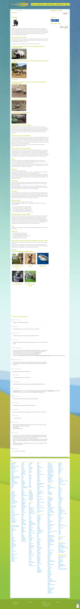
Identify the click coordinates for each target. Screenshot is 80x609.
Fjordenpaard (13, 551)
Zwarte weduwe (24, 541)
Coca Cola (30, 468)
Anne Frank (50, 464)
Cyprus (38, 526)
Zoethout (30, 486)
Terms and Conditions (46, 603)
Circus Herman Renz (51, 507)
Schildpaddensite (61, 564)
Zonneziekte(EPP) (40, 511)
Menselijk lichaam (40, 493)
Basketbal (60, 492)
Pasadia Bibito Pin (51, 564)
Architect (12, 494)
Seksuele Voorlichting (40, 502)
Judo (59, 505)
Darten (59, 495)
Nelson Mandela (50, 476)
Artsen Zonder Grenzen (62, 556)
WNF (59, 567)
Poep (30, 542)
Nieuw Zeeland (39, 547)
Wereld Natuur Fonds (61, 551)
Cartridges (49, 506)
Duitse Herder (13, 544)
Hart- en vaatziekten (40, 486)
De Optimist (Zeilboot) (51, 561)
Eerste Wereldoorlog (32, 513)
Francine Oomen (50, 467)
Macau (38, 541)
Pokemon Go (50, 567)
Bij (11, 533)
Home (33, 4)
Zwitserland (39, 570)
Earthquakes (60, 537)
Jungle (12, 474)
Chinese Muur (13, 468)
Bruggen (49, 505)
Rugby (59, 516)
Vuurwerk (30, 499)
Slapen (38, 504)
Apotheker (13, 493)
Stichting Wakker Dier (62, 565)
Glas (29, 518)
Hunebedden (31, 522)
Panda (22, 501)
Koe (22, 478)
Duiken (59, 496)
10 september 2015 (18, 347)
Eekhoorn (13, 546)
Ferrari (30, 514)
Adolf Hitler (49, 463)
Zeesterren (23, 540)
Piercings (49, 566)
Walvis (22, 526)
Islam (48, 534)
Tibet (38, 564)
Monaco (38, 543)
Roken (38, 501)
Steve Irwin (49, 479)
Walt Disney (50, 482)
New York (38, 546)
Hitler (59, 477)
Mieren (22, 491)
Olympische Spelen (61, 511)
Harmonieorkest (61, 468)
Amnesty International (62, 543)
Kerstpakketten (50, 538)
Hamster (22, 463)
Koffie (30, 476)
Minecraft (49, 555)
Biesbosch (13, 467)
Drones (49, 517)
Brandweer (13, 496)
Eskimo (12, 469)
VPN (48, 585)
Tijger (22, 513)
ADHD (38, 463)
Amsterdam (39, 516)
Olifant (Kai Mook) (24, 495)
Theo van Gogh (31, 553)
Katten (22, 476)
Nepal (38, 545)
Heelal (12, 473)
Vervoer (49, 582)
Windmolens (50, 493)
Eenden (12, 547)
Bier (29, 465)
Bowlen (59, 493)
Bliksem (49, 485)
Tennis (59, 526)
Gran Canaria (39, 531)
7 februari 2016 (17, 396)
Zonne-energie (50, 494)
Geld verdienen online (51, 524)
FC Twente (60, 499)
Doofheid (38, 476)
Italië (38, 534)
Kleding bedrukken (51, 544)
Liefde (49, 551)
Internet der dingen (32, 524)
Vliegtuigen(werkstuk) (51, 584)
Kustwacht (60, 562)
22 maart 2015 (16, 333)
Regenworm (23, 507)
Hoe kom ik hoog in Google (52, 531)
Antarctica (39, 517)
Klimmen (59, 506)
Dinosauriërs (13, 541)
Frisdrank (30, 472)
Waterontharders (50, 589)
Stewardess (13, 515)
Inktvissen (23, 469)
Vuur (29, 560)
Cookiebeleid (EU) (46, 605)
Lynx (22, 488)
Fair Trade (60, 544)
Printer (49, 563)
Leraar (12, 511)
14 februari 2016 (16, 409)
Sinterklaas (31, 496)
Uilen (22, 516)
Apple (30, 503)
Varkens (22, 532)
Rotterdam (39, 559)
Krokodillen (23, 482)
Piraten (30, 541)
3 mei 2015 (16, 339)
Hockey (59, 504)
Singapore (38, 560)
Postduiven (23, 505)
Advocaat (13, 492)
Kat (22, 475)
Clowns (12, 497)
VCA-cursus (50, 579)
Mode (30, 532)
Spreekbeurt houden (50, 4)
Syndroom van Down (40, 507)
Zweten (38, 512)
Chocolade (30, 467)
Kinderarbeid (31, 527)
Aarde (12, 465)
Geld (29, 516)
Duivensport (60, 497)
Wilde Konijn (23, 531)
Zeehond (22, 535)
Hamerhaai (13, 561)
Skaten (59, 522)
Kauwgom (30, 475)
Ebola (38, 478)
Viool (59, 474)
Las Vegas (39, 540)
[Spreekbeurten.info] (17, 4)
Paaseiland (39, 554)
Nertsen (22, 492)
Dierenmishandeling (51, 512)
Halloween (30, 492)
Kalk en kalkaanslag (51, 536)
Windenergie (50, 492)
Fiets (30, 515)
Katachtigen (23, 474)
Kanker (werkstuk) (40, 491)
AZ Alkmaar (60, 489)
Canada (38, 523)
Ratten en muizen (24, 506)
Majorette (59, 507)
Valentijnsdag (31, 498)
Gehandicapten (39, 484)
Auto (29, 504)
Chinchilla (13, 537)
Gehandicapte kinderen (41, 483)
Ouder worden (39, 496)
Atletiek (59, 487)
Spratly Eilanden (14, 482)
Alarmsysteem (50, 497)
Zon (12, 488)
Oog (37, 495)
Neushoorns (23, 493)
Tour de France (60, 527)
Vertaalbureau (13, 522)
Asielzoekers (60, 557)
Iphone (49, 526)
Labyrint (49, 546)
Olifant (22, 494)
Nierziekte (38, 494)
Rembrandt (49, 477)
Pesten (49, 565)
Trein (30, 556)
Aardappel (30, 463)
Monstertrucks (50, 560)
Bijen (12, 534)
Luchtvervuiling (50, 553)
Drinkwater (49, 515)
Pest (38, 497)
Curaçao (38, 525)
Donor (38, 475)
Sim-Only (49, 572)
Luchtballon (49, 552)
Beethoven (60, 463)
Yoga (59, 533)
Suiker (30, 483)
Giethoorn (30, 517)
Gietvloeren (49, 528)
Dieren (16, 10)
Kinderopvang (13, 506)
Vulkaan (12, 484)
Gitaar (59, 467)
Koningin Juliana (50, 469)
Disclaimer (16, 603)
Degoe (12, 538)
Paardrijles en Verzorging (62, 513)
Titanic (30, 554)
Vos (22, 525)
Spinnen (22, 511)
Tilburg (38, 565)
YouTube (30, 564)
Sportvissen (60, 524)
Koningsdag (31, 495)
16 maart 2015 (15, 326)
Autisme (38, 469)
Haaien (12, 560)
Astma (38, 468)
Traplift (49, 576)
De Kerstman (31, 494)
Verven (49, 586)
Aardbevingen (13, 463)
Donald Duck (50, 466)
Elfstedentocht (60, 498)
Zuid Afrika (39, 569)
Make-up (49, 554)
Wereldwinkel (50, 590)
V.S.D (38, 508)
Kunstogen (39, 492)
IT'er (12, 504)
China (38, 524)
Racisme (49, 570)
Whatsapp (49, 591)
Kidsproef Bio (60, 561)
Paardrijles (60, 512)
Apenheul (12, 528)
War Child (60, 566)
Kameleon (23, 472)
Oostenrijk (39, 552)
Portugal (38, 556)
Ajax (59, 486)
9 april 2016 (17, 374)
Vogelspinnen (23, 524)
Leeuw (22, 485)
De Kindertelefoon (61, 545)
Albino (38, 465)
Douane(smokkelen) (14, 502)
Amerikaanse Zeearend (15, 526)
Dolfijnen (12, 543)
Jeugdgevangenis (51, 535)
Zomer (49, 593)
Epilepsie (38, 479)
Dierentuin (30, 508)
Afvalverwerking (50, 498)
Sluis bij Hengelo (32, 545)
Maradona (49, 473)
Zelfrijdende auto (50, 592)
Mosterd (30, 478)
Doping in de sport (51, 514)
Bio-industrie (50, 504)
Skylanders (49, 573)
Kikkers (22, 477)
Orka (22, 496)
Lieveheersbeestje (24, 486)
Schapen (22, 508)
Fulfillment (49, 522)
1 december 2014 (17, 319)
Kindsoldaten (50, 542)
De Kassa (49, 537)
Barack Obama (50, 465)
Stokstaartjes (23, 512)
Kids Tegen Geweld (61, 546)
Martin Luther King (51, 474)
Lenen (49, 547)
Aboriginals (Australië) (15, 466)
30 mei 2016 (16, 432)
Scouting (59, 521)
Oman (38, 551)
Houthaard (49, 532)
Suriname (38, 562)
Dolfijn (12, 542)
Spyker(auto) (31, 546)
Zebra (22, 534)
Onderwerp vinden (40, 4)
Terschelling (39, 563)
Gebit (38, 482)
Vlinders (22, 522)
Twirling (59, 531)
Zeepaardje (23, 537)
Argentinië (38, 518)
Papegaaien (23, 502)
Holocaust (60, 479)
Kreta (38, 537)
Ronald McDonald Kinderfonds (63, 547)
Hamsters (23, 464)
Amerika (38, 515)
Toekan (22, 514)
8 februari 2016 (16, 402)
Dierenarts (13, 498)
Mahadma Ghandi (32, 531)
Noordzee (13, 479)
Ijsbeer (22, 467)
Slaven (30, 544)
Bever (12, 532)
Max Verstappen (50, 475)
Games (49, 523)
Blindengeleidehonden (40, 474)
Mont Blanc (13, 478)
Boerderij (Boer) (14, 495)
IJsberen (22, 468)
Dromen (49, 516)
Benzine (49, 502)
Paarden (22, 497)
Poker (59, 514)
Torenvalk (23, 515)
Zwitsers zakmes (32, 565)
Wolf (22, 533)
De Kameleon (50, 509)
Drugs (49, 518)
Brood (30, 466)
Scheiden (49, 571)
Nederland (38, 544)
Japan (38, 536)
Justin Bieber (50, 468)
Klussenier (13, 507)
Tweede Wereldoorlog (62, 484)
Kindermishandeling (51, 541)
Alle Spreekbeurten (59, 4)
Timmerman (13, 518)
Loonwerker (13, 512)
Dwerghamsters (14, 545)
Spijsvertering (39, 505)
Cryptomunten (50, 508)
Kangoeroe (23, 473)
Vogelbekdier (23, 523)
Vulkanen (12, 485)
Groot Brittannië (39, 532)
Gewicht (38, 485)
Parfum (49, 562)
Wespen (22, 530)
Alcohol (30, 464)
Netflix (49, 556)
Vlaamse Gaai (23, 520)
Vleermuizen (23, 521)
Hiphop (59, 469)
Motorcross (60, 508)
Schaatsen (60, 518)
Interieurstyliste (14, 505)
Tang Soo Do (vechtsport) (62, 525)
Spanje (38, 561)
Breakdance (60, 464)
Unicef (59, 548)
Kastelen (30, 525)
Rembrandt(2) (50, 478)
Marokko (38, 542)
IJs (29, 473)
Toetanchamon (31, 555)
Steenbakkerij (31, 547)
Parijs (38, 555)
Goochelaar (13, 503)
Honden (22, 466)
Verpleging (13, 521)
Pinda (30, 479)
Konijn (22, 479)
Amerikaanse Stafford (15, 525)
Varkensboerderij (50, 580)
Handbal (59, 503)
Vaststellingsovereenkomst (52, 581)
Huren (49, 533)
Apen (12, 527)
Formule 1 (60, 502)
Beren (12, 531)
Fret (12, 552)
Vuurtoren (30, 561)
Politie (12, 513)
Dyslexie (38, 477)
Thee (30, 484)
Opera (59, 472)
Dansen (59, 465)
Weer (12, 486)
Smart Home (50, 574)
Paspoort (30, 538)
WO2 (59, 483)
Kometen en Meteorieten (15, 476)
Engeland (38, 527)
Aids (38, 464)
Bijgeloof (49, 503)
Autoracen (60, 488)
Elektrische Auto (50, 521)
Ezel (12, 550)
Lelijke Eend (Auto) (51, 550)
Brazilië (38, 522)
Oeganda (38, 550)
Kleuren (49, 545)
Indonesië (38, 533)
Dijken (49, 513)
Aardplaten (13, 464)
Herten (22, 465)
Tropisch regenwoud (14, 483)
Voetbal (59, 532)
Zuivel (30, 487)
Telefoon (30, 550)
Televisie (30, 551)
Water (30, 485)
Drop (29, 469)
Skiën (59, 523)
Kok (12, 508)
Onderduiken (60, 482)
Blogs (66, 4)
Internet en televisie (32, 523)
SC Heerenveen (61, 517)
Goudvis (12, 555)
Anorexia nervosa (40, 467)
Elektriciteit (49, 486)
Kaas (30, 474)
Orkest (59, 473)
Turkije (38, 566)
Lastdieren (23, 484)
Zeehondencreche (61, 552)
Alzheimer (38, 466)
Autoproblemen (50, 499)
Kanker (38, 488)
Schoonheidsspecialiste (15, 514)
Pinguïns (22, 504)
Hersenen (38, 487)
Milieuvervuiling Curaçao (15, 477)
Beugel (38, 473)
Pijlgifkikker (23, 503)
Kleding (30, 528)
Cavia (12, 535)
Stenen (49, 575)
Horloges (30, 521)
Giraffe (12, 553)
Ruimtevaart (31, 543)
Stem (38, 506)
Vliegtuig (49, 583)
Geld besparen (50, 525)
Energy (59, 538)
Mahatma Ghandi (50, 472)
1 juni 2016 (16, 448)
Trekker (30, 557)
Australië (38, 521)
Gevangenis (50, 527)
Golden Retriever (14, 554)
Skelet (38, 503)
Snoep (30, 482)
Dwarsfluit (60, 466)
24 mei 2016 (16, 422)
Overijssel (38, 553)
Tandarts (12, 516)
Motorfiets (30, 535)
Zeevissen (60, 534)
